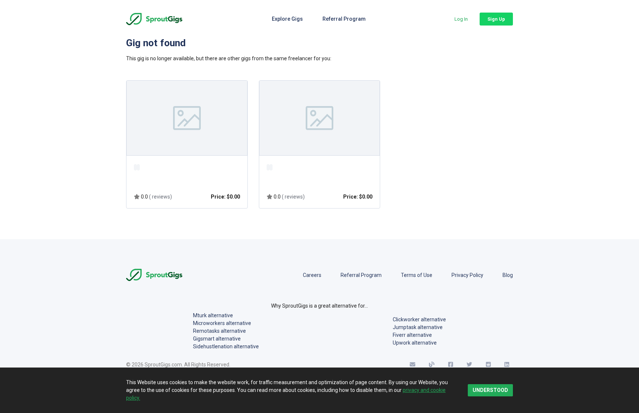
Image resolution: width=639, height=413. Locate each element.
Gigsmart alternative (217, 339)
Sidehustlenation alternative (226, 346)
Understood (490, 390)
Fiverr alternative (412, 335)
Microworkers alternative (222, 323)
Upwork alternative (415, 343)
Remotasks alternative (219, 331)
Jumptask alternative (418, 327)
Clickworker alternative (419, 319)
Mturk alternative (213, 315)
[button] (461, 19)
